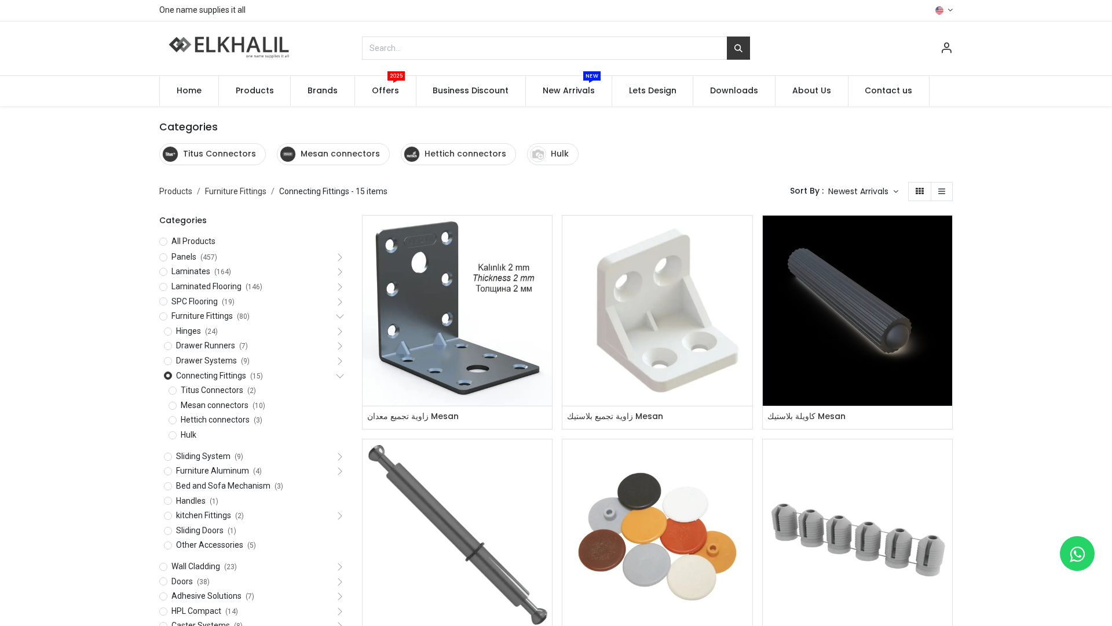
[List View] (942, 192)
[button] (863, 192)
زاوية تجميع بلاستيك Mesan (615, 416)
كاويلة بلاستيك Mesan (806, 416)
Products (175, 191)
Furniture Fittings (235, 191)
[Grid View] (919, 192)
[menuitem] (189, 91)
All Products (193, 241)
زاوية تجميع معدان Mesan (413, 416)
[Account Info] (946, 49)
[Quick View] (545, 234)
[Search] (738, 48)
